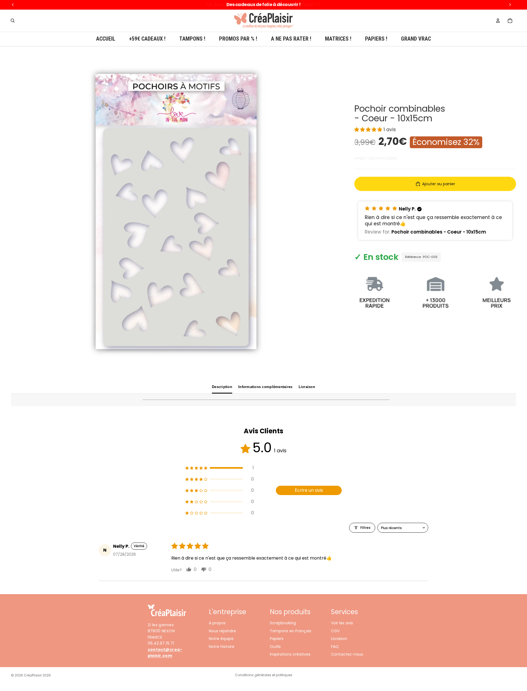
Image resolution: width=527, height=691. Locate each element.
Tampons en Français (290, 631)
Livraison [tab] (307, 387)
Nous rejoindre (222, 631)
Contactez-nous (347, 654)
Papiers (277, 639)
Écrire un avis (309, 490)
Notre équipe (221, 639)
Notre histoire (221, 646)
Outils (275, 646)
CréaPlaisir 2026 (37, 675)
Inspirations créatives (290, 654)
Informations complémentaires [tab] (265, 387)
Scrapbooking (283, 623)
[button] (368, 130)
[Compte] (498, 21)
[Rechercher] (13, 21)
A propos (217, 623)
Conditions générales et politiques (263, 675)
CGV (335, 631)
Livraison (339, 639)
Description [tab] (222, 387)
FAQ (335, 646)
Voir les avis (342, 623)
